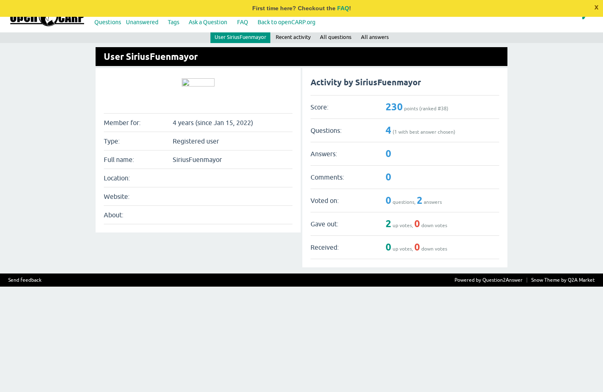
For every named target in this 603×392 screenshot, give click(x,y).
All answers (375, 37)
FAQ (343, 8)
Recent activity (293, 37)
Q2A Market (581, 280)
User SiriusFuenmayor (240, 37)
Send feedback (24, 280)
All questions (336, 37)
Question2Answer (502, 280)
